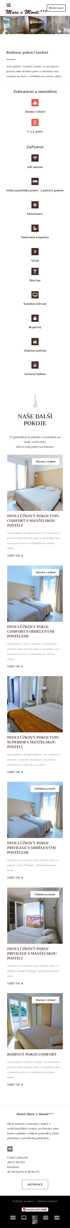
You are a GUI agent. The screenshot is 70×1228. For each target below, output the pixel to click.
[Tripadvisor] (10, 1148)
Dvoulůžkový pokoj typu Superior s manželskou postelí (33, 742)
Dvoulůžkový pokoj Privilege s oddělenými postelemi (31, 848)
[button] (8, 5)
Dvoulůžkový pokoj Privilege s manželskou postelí (32, 954)
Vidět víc (14, 556)
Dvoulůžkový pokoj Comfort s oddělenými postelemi (30, 631)
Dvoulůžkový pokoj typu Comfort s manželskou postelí (33, 521)
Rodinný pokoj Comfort (32, 1054)
